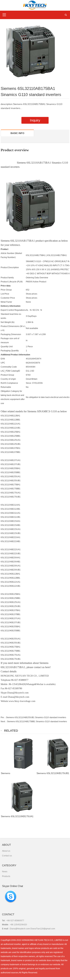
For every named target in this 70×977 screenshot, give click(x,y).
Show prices (31, 294)
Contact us (7, 855)
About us (6, 851)
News (4, 871)
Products (6, 876)
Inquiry (35, 120)
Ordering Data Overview (37, 277)
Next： (4, 721)
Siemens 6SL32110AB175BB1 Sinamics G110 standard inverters (37, 721)
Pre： (3, 717)
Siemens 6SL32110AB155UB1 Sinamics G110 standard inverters (36, 717)
